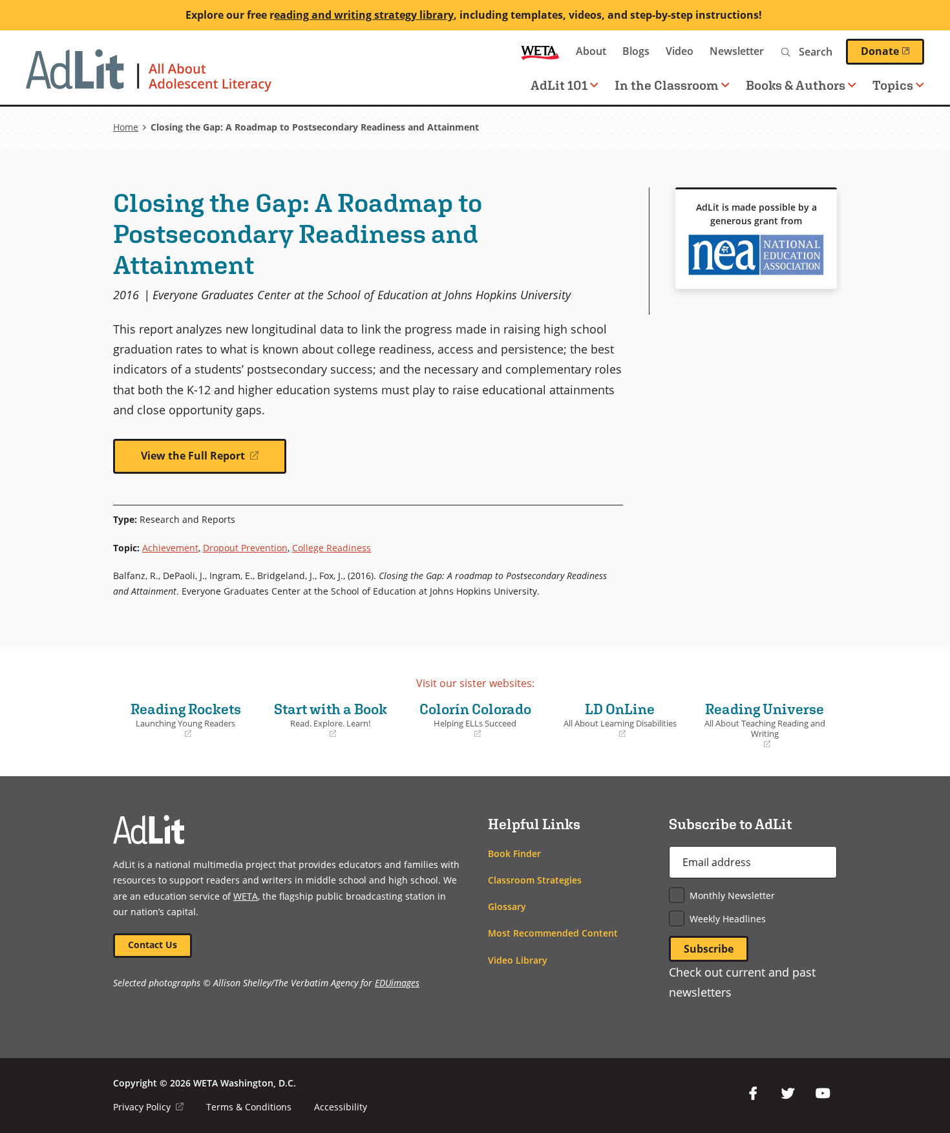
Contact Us (152, 944)
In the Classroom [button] (667, 85)
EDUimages (397, 983)
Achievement (170, 548)
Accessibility (340, 1107)
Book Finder (514, 853)
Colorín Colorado (470, 720)
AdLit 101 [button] (559, 85)
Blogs (635, 51)
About (591, 51)
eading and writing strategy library (364, 15)
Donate (892, 51)
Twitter (788, 1093)
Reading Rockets (180, 720)
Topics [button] (892, 85)
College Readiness (331, 548)
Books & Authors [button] (795, 85)
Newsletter (737, 51)
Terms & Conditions (248, 1107)
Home (125, 127)
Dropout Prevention (245, 548)
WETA (540, 51)
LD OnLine (615, 720)
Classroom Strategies (535, 880)
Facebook (753, 1093)
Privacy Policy (148, 1107)
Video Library (517, 960)
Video (679, 51)
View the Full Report (213, 461)
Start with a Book (325, 720)
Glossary (507, 906)
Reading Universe (762, 725)
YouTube (822, 1093)
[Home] (148, 77)
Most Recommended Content (553, 933)
